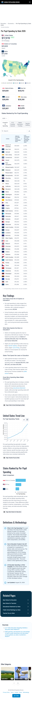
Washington (8, 194)
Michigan (7, 197)
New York (23, 88)
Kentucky (8, 235)
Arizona (7, 276)
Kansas (7, 230)
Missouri (7, 243)
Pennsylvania (9, 175)
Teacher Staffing (27, 124)
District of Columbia (9, 88)
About (20, 692)
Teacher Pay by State (9, 613)
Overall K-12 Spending (5, 124)
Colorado (7, 219)
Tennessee (8, 268)
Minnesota (8, 213)
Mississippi (8, 273)
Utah (6, 281)
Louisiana (8, 232)
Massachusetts (9, 167)
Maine (7, 191)
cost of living (16, 347)
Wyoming (8, 178)
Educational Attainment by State (11, 606)
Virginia (7, 208)
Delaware (8, 170)
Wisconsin (8, 224)
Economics (11, 23)
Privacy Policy (6, 692)
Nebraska (8, 216)
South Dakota (9, 260)
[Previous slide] (14, 683)
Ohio (6, 202)
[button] (29, 2)
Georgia (7, 221)
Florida (7, 262)
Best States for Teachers (9, 603)
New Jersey (24, 97)
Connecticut (8, 105)
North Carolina (9, 257)
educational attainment (19, 388)
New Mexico (8, 200)
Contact (16, 692)
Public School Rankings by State (11, 610)
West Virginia (9, 238)
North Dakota (9, 211)
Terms (12, 692)
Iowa (6, 241)
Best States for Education (10, 600)
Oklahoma (8, 270)
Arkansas (8, 246)
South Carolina (9, 227)
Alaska (7, 181)
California (8, 186)
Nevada (7, 279)
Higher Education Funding (20, 124)
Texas (7, 265)
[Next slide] (18, 683)
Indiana (7, 251)
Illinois (7, 183)
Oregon (7, 205)
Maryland (8, 189)
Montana (7, 249)
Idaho (7, 284)
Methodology (26, 692)
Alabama (7, 254)
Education (3, 23)
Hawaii (22, 105)
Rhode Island (8, 172)
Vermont (7, 97)
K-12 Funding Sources (12, 124)
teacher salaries (12, 345)
